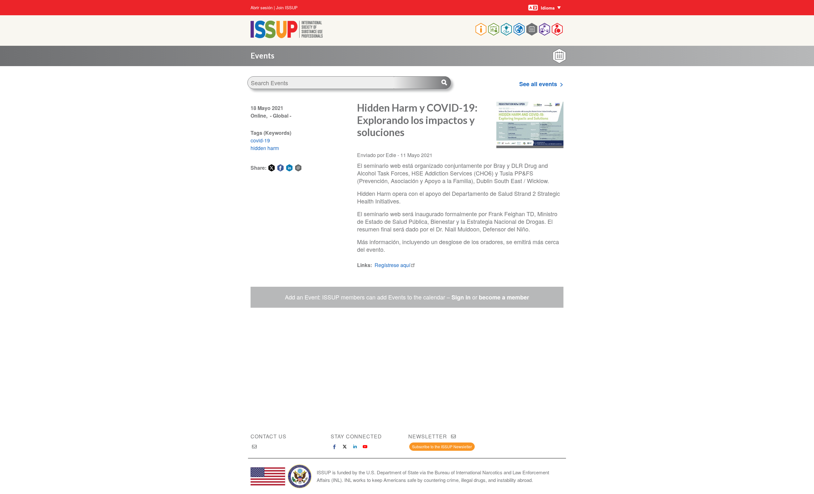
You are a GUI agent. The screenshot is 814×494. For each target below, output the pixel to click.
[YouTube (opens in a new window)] (365, 446)
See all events (538, 84)
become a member (504, 297)
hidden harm (265, 148)
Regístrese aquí (392, 265)
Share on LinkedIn (289, 168)
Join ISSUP (287, 7)
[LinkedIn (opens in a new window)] (355, 446)
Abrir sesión (261, 7)
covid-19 (260, 140)
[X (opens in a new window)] (344, 446)
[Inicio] (287, 36)
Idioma (548, 8)
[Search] (422, 82)
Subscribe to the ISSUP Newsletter (442, 446)
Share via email (298, 168)
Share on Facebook (280, 168)
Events (262, 55)
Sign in (461, 297)
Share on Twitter (271, 168)
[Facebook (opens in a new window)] (334, 446)
